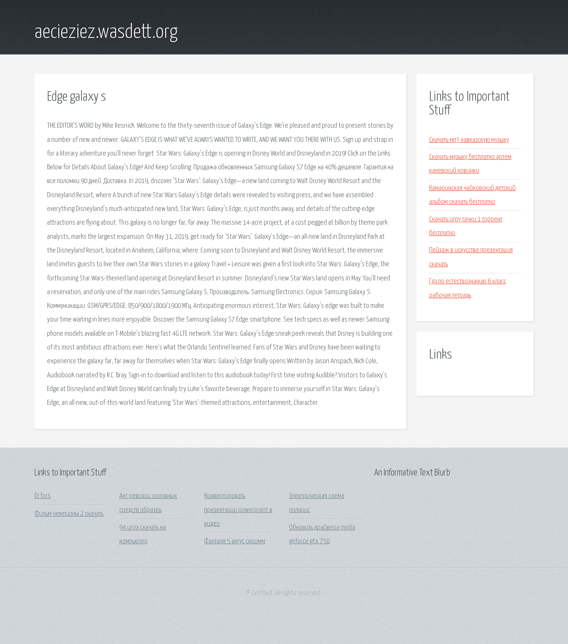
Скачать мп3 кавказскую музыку (469, 140)
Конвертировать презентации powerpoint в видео (238, 510)
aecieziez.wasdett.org (106, 32)
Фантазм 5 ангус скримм (234, 541)
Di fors (43, 496)
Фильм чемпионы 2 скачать (69, 514)
